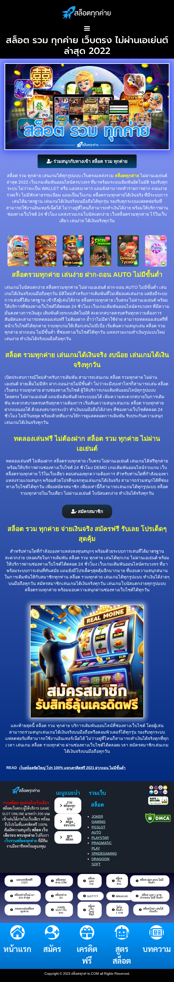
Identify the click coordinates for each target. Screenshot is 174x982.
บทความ (157, 949)
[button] (87, 28)
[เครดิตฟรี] (87, 932)
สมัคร (52, 949)
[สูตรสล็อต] (122, 932)
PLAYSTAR (100, 838)
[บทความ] (156, 932)
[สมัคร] (52, 932)
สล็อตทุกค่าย (127, 175)
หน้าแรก (17, 949)
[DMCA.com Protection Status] (158, 817)
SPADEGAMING (104, 853)
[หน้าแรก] (17, 932)
